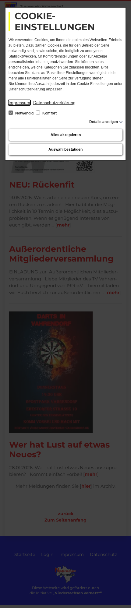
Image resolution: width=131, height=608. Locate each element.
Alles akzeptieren (66, 135)
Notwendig (24, 113)
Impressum (19, 102)
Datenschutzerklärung (54, 102)
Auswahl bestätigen (65, 149)
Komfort (49, 113)
